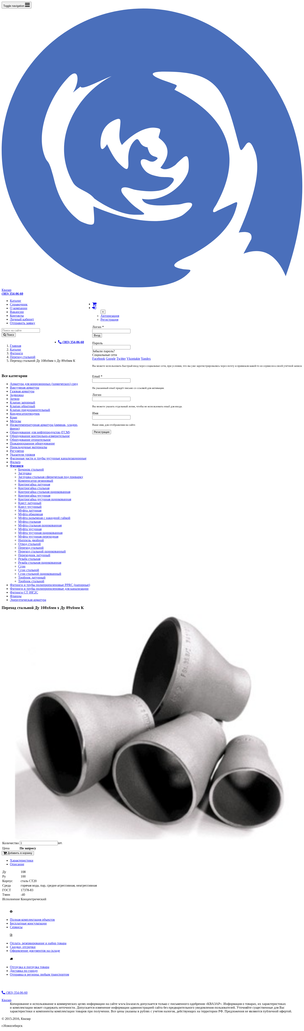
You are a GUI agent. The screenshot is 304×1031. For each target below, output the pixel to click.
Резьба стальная (29, 559)
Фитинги (16, 353)
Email (97, 376)
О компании (18, 308)
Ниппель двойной (31, 540)
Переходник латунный (34, 555)
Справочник (19, 304)
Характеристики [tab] (21, 860)
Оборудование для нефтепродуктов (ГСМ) (40, 432)
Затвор (14, 398)
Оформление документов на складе (35, 950)
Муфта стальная (29, 521)
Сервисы (16, 927)
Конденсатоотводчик (25, 413)
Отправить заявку (22, 323)
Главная (15, 346)
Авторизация (110, 316)
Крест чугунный (30, 506)
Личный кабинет (22, 319)
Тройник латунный (31, 577)
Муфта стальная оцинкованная (40, 525)
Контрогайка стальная (33, 488)
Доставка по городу (24, 970)
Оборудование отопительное (30, 439)
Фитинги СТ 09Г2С (24, 592)
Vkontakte (133, 358)
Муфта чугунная (30, 529)
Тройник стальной (31, 581)
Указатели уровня (22, 454)
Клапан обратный (22, 406)
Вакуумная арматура (24, 387)
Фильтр (15, 462)
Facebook (98, 358)
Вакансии (17, 312)
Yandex (146, 358)
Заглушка (24, 473)
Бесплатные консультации (28, 923)
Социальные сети (104, 355)
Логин (98, 327)
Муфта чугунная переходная (38, 536)
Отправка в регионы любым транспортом (39, 974)
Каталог (15, 300)
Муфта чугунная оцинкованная (40, 533)
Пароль (97, 343)
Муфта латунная (29, 510)
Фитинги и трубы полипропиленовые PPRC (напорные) (50, 585)
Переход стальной (22, 357)
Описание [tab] (17, 864)
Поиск (10, 334)
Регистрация (109, 319)
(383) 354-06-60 (16, 992)
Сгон (21, 566)
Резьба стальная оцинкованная (39, 562)
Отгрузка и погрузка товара (29, 967)
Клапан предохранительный (30, 410)
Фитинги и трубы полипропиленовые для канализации (49, 588)
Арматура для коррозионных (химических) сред (44, 384)
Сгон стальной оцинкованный (39, 573)
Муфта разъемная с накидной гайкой (44, 518)
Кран (13, 417)
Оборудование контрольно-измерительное (40, 436)
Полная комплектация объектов (32, 919)
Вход (97, 335)
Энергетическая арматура (28, 600)
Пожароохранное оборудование (32, 443)
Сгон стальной (28, 570)
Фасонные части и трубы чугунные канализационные (48, 458)
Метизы (15, 421)
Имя (95, 413)
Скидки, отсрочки (23, 947)
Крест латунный (29, 503)
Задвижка (17, 395)
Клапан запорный (22, 402)
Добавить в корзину (19, 853)
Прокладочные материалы (28, 447)
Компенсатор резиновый (35, 480)
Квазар (6, 290)
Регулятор (17, 451)
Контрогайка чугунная (34, 495)
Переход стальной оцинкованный (42, 551)
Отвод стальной (29, 544)
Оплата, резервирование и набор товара (38, 943)
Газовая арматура (22, 391)
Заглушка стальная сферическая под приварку (50, 477)
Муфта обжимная (30, 514)
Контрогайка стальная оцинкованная (44, 492)
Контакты (17, 315)
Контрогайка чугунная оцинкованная (44, 499)
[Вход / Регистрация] (94, 307)
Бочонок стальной (31, 469)
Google (111, 358)
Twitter (121, 358)
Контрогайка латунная (34, 484)
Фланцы (16, 596)
